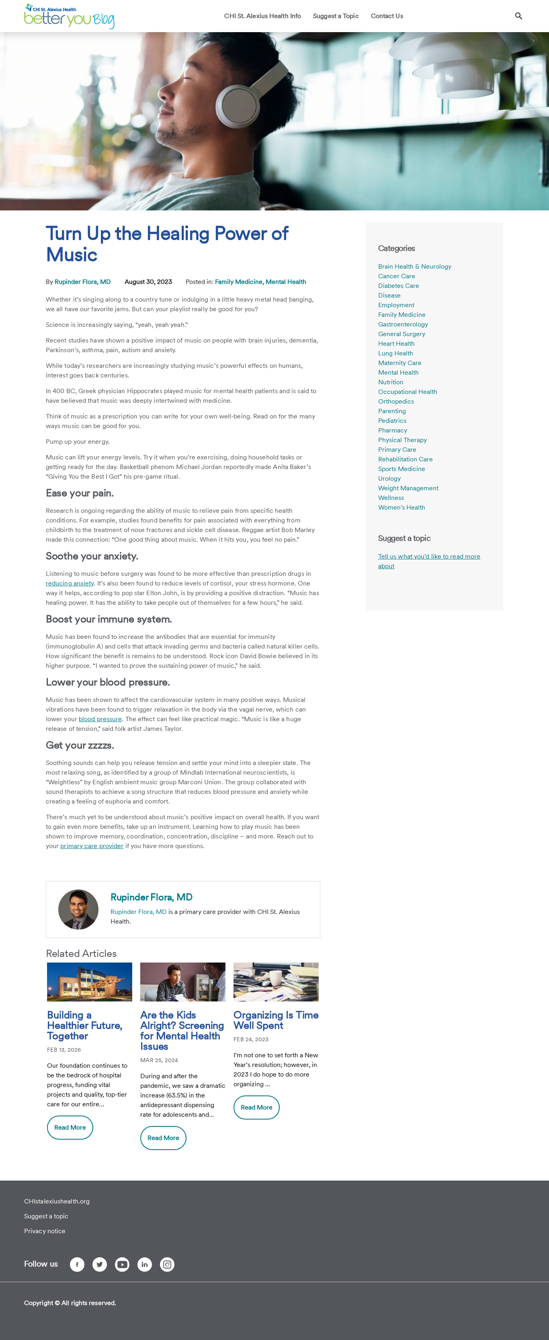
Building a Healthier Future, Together (85, 1026)
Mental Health (286, 282)
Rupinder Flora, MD (84, 282)
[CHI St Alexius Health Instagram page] (167, 1264)
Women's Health (401, 507)
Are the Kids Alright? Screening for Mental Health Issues (182, 1031)
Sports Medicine (401, 469)
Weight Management (408, 488)
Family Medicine (402, 314)
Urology (389, 478)
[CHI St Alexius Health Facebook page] (77, 1264)
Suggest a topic (46, 1216)
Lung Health (395, 353)
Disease (389, 295)
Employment (396, 305)
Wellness (391, 498)
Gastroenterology (403, 324)
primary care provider (91, 846)
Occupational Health (407, 392)
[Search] (519, 16)
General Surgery (401, 334)
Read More (70, 1127)
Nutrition (391, 382)
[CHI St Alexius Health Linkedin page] (144, 1264)
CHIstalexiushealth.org (57, 1201)
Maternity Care (400, 363)
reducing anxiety (70, 583)
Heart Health (396, 343)
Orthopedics (396, 401)
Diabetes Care (398, 286)
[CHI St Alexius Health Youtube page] (122, 1264)
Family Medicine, (240, 282)
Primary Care (397, 449)
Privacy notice (45, 1231)
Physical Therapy (402, 440)
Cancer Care (396, 276)
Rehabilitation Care (405, 459)
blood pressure (100, 719)
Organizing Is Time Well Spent (276, 1020)
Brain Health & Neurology (414, 266)
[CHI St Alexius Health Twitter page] (99, 1264)
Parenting (392, 411)
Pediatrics (392, 420)
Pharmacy (392, 430)
